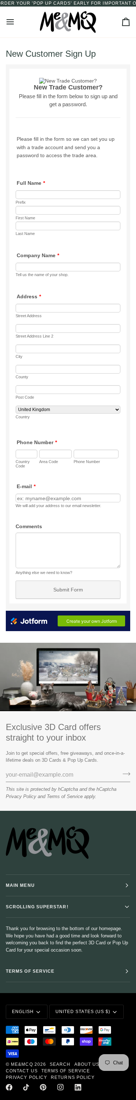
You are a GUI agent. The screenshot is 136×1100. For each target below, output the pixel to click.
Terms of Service (65, 796)
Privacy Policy (21, 796)
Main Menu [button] (20, 885)
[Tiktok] (26, 1087)
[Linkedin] (78, 1087)
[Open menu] (17, 22)
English (23, 1011)
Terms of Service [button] (30, 971)
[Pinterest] (43, 1087)
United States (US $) (83, 1011)
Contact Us (22, 1070)
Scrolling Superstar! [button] (37, 906)
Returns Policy (73, 1077)
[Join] (124, 774)
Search (60, 1064)
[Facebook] (9, 1087)
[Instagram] (60, 1087)
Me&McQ (22, 1064)
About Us (87, 1064)
